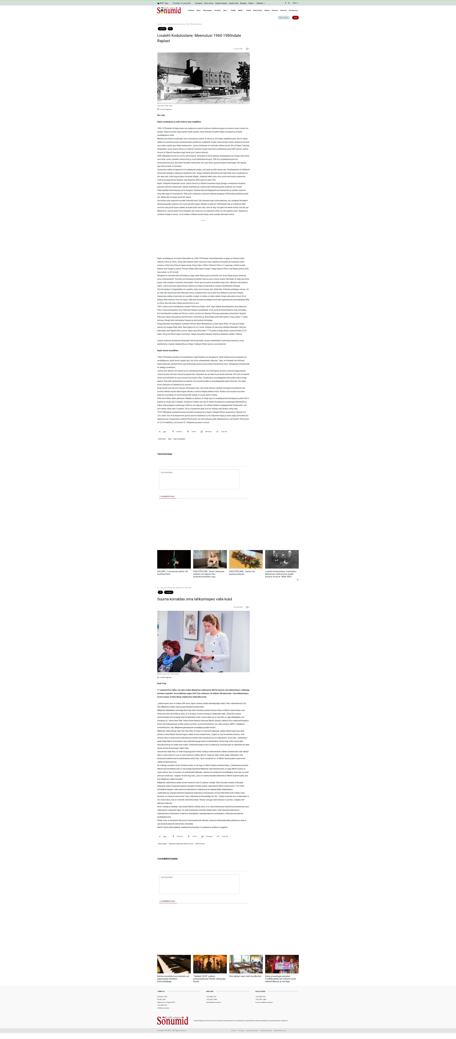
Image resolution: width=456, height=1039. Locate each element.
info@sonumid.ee (163, 1008)
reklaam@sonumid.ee (213, 1002)
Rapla (169, 439)
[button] (296, 3)
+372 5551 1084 (211, 999)
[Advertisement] (203, 238)
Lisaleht (159, 24)
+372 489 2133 (162, 1005)
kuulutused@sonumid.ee (264, 1002)
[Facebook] (285, 3)
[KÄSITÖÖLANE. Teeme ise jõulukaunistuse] (246, 559)
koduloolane (162, 439)
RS (170, 29)
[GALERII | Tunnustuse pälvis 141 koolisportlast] (174, 559)
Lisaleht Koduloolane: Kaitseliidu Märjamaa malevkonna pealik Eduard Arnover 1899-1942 (280, 574)
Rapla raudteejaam (179, 439)
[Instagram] (289, 3)
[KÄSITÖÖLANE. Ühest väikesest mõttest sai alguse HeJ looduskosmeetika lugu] (210, 559)
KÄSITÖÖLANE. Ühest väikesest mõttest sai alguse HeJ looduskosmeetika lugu (208, 574)
